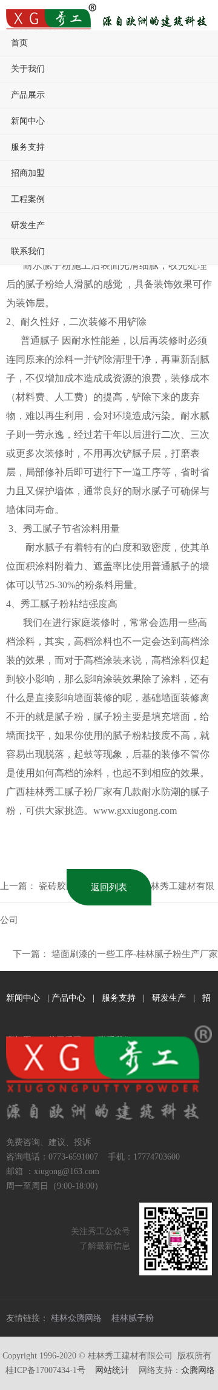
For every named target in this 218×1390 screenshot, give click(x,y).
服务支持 (28, 147)
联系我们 (28, 251)
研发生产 (28, 225)
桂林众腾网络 (76, 1318)
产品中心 (68, 997)
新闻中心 (28, 121)
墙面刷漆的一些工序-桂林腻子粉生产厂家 (134, 954)
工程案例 (28, 199)
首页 (19, 42)
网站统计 (112, 1370)
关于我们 (28, 68)
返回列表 (109, 887)
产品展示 (28, 94)
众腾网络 (198, 1370)
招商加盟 (28, 173)
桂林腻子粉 (132, 1318)
